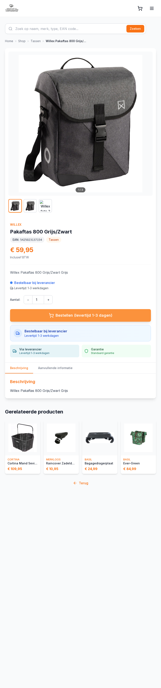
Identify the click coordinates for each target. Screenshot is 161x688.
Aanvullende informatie (55, 368)
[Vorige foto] (14, 123)
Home (9, 41)
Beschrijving (19, 368)
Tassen (36, 41)
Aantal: (15, 299)
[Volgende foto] (147, 123)
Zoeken (135, 28)
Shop (22, 41)
